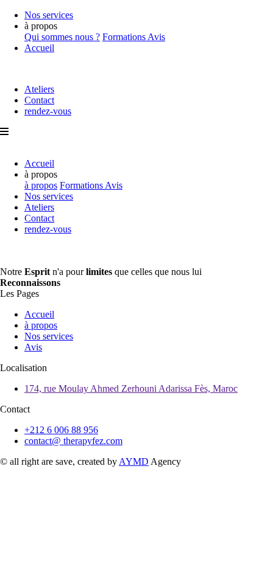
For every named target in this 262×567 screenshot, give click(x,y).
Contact (39, 100)
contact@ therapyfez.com (73, 441)
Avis (156, 37)
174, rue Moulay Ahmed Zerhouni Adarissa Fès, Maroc (131, 388)
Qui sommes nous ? (62, 37)
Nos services (48, 15)
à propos (40, 185)
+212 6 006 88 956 (61, 430)
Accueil (39, 48)
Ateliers (39, 89)
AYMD (134, 461)
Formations (124, 37)
